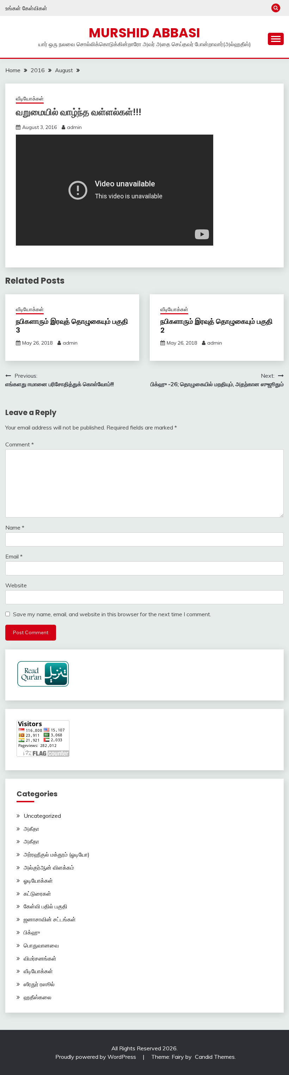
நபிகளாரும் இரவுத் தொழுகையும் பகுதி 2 (216, 325)
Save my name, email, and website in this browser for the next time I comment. (112, 614)
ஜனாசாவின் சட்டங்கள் (50, 919)
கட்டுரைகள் (37, 893)
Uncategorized (42, 815)
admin (74, 127)
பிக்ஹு (32, 932)
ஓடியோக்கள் (38, 880)
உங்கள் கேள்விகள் (26, 8)
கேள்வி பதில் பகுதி (45, 906)
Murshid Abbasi (144, 33)
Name (14, 527)
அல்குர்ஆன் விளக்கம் (49, 867)
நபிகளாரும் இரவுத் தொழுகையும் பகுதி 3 (72, 325)
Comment (19, 444)
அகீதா (31, 828)
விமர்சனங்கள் (40, 958)
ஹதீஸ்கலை (37, 997)
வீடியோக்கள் (30, 98)
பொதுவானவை (41, 945)
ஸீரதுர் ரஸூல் (39, 984)
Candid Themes (215, 1056)
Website (16, 585)
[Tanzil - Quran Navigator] (43, 684)
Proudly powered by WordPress (96, 1056)
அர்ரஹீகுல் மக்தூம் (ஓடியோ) (57, 854)
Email (14, 556)
